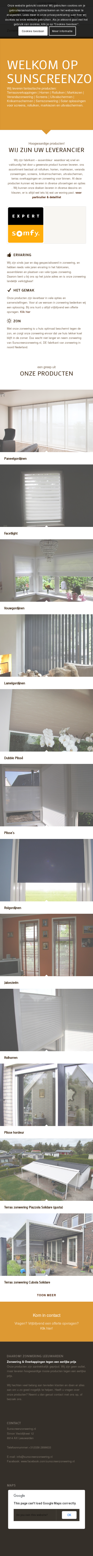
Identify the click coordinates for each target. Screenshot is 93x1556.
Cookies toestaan (33, 31)
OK (69, 1515)
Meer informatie (62, 31)
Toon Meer (46, 1295)
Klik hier (25, 312)
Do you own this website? (32, 1515)
